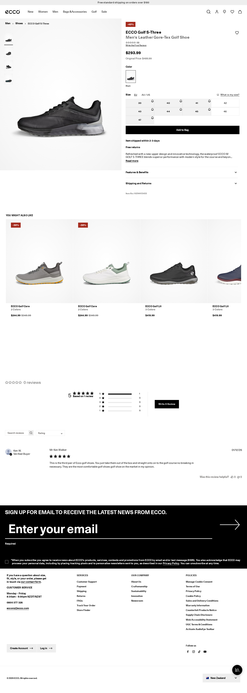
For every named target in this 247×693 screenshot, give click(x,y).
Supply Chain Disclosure (199, 614)
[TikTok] (199, 652)
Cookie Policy (193, 596)
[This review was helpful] (232, 476)
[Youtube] (205, 652)
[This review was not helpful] (238, 476)
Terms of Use (193, 586)
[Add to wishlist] (236, 32)
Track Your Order (86, 605)
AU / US (146, 94)
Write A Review (166, 404)
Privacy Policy (171, 563)
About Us (136, 581)
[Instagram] (194, 652)
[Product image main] (8, 52)
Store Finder (83, 610)
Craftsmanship (139, 586)
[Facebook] (188, 652)
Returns (81, 596)
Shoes (19, 23)
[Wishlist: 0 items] (232, 11)
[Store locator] (224, 11)
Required (10, 543)
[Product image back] (8, 65)
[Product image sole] (8, 79)
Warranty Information (198, 605)
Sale (104, 11)
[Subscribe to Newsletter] (229, 525)
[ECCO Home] (12, 12)
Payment (81, 586)
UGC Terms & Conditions (199, 624)
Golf (94, 11)
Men (55, 11)
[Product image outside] (8, 38)
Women (43, 11)
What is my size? (229, 94)
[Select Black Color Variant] (131, 76)
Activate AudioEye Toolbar (200, 629)
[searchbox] (16, 432)
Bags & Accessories (75, 11)
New (30, 11)
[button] (119, 394)
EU (135, 94)
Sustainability (138, 591)
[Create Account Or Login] (216, 11)
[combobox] (50, 433)
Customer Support (87, 581)
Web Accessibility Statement (201, 619)
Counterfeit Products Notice (201, 610)
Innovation (137, 596)
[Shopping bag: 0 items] (240, 11)
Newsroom (137, 600)
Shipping (81, 591)
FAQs (80, 600)
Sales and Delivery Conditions (202, 600)
